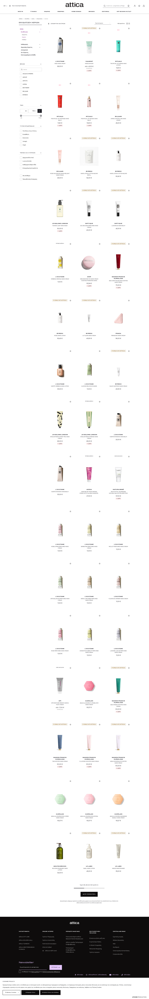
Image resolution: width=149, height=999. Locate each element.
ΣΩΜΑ (32, 18)
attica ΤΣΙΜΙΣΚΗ (24, 943)
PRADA (118, 333)
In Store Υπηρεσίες (95, 945)
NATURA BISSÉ (118, 489)
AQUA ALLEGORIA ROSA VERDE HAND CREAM (60, 817)
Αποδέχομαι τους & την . (41, 971)
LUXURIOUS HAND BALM (118, 225)
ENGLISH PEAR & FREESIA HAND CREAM (89, 437)
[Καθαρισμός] (125, 6)
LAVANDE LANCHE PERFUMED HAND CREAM (118, 651)
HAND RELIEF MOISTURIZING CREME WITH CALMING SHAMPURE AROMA (89, 492)
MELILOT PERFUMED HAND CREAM (118, 546)
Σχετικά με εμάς (118, 936)
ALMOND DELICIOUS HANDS (89, 386)
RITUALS (118, 61)
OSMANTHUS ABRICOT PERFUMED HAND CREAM (89, 651)
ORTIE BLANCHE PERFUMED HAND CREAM (59, 599)
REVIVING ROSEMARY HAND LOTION (60, 869)
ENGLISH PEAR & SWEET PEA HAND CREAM (59, 437)
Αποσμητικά (24, 50)
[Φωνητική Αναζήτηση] (128, 6)
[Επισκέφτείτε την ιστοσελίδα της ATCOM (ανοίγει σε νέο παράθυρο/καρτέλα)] (139, 997)
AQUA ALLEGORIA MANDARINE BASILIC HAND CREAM (118, 817)
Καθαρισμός (24, 44)
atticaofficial (92, 974)
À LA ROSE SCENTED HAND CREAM (89, 761)
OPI (60, 701)
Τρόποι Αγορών (94, 952)
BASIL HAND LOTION (89, 868)
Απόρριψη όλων (30, 992)
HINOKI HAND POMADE (118, 868)
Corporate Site (117, 954)
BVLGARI (118, 116)
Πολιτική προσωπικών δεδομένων (51, 971)
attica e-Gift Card (51, 950)
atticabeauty (102, 974)
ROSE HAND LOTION (59, 335)
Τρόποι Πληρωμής (48, 936)
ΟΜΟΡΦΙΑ (27, 18)
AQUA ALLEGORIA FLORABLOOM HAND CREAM (89, 703)
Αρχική (20, 18)
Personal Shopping (95, 948)
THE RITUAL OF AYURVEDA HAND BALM (60, 119)
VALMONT (89, 61)
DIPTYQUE (89, 223)
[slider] (21, 116)
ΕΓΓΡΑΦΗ (54, 967)
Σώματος (24, 34)
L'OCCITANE (59, 61)
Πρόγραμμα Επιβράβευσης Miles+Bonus (70, 950)
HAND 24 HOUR (89, 63)
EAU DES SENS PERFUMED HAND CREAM (89, 226)
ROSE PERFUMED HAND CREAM (60, 650)
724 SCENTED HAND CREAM (60, 761)
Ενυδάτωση (39, 18)
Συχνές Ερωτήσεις (95, 941)
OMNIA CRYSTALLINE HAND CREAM (118, 119)
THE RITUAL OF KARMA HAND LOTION (118, 64)
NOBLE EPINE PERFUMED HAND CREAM (60, 547)
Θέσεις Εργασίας (118, 940)
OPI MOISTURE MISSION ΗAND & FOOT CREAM (60, 703)
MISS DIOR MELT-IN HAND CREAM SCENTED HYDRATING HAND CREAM (89, 279)
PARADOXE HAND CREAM (118, 335)
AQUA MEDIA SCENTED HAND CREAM (118, 705)
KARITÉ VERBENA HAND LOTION (60, 386)
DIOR (89, 276)
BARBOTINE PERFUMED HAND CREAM (89, 547)
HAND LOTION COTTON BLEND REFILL (89, 174)
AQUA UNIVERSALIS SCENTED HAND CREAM (118, 762)
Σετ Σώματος (24, 52)
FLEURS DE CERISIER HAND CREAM (118, 598)
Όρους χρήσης (35, 971)
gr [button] (4, 5)
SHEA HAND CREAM (60, 63)
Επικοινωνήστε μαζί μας (97, 938)
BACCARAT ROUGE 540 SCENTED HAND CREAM (118, 281)
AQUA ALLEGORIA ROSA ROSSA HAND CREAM (89, 817)
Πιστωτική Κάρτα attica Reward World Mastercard (74, 938)
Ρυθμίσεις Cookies (10, 992)
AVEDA (89, 489)
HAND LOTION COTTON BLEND (118, 173)
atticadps (80, 974)
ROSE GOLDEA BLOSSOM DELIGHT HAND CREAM (59, 174)
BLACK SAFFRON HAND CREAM (118, 386)
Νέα (114, 943)
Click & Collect (47, 947)
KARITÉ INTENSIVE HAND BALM (118, 436)
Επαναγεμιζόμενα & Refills (28, 55)
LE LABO (89, 866)
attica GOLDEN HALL (26, 940)
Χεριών (24, 37)
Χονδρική (116, 947)
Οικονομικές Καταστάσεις (121, 950)
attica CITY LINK (24, 936)
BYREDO (89, 171)
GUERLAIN (89, 701)
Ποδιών (24, 39)
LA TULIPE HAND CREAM (89, 335)
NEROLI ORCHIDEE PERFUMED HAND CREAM (89, 599)
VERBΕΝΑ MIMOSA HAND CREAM (60, 279)
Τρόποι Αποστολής (48, 940)
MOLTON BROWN (60, 866)
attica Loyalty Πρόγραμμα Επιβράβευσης (74, 943)
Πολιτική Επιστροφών (49, 943)
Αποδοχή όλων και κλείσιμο (50, 992)
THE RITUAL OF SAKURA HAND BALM (89, 119)
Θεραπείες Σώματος (26, 47)
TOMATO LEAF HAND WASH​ (59, 225)
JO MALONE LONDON (60, 223)
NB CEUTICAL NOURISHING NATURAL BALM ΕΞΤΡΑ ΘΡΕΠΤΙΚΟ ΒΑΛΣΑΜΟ (118, 492)
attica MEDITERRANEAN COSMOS (26, 948)
